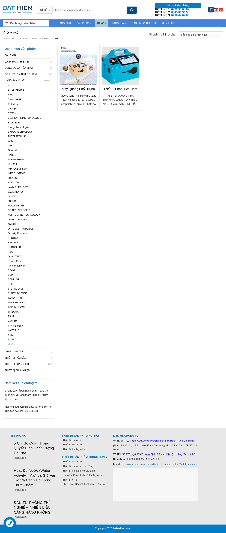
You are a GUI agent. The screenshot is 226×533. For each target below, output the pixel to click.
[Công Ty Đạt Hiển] (17, 10)
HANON (12, 155)
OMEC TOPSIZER (17, 219)
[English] (216, 9)
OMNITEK (13, 224)
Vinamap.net (70, 492)
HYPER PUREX (16, 159)
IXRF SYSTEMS (16, 173)
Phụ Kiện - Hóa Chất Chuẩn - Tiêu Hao (84, 484)
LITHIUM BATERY (15, 351)
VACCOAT (13, 321)
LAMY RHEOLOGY (18, 187)
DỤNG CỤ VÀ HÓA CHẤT (19, 67)
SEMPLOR (13, 279)
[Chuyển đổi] (50, 80)
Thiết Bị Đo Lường (73, 444)
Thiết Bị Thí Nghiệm (74, 449)
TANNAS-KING (15, 298)
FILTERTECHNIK (17, 136)
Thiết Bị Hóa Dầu (72, 461)
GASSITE (13, 141)
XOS (10, 335)
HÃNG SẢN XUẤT (40, 38)
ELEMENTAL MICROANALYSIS (24, 118)
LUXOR (12, 201)
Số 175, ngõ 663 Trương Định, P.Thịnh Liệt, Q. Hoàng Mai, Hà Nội (158, 454)
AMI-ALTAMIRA (16, 90)
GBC (10, 145)
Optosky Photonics (18, 233)
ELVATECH (14, 123)
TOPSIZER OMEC (17, 307)
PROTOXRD (14, 247)
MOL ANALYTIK (16, 206)
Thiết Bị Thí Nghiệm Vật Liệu (79, 470)
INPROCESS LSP (17, 169)
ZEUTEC (12, 344)
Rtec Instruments (17, 266)
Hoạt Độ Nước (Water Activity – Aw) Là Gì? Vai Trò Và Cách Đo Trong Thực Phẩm (34, 477)
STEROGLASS (16, 289)
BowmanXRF (14, 99)
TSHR (11, 316)
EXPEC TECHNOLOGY (20, 132)
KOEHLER (13, 182)
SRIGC (11, 284)
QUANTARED (15, 256)
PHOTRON (13, 238)
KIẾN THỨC (168, 23)
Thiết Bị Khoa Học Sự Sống (78, 466)
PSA (10, 252)
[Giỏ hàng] (211, 10)
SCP (10, 275)
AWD (10, 95)
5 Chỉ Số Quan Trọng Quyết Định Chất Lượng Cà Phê (34, 448)
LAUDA (12, 196)
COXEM (12, 113)
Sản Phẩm (23, 38)
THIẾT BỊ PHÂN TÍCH (17, 364)
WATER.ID (13, 330)
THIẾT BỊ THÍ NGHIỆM (17, 370)
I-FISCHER (13, 164)
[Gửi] (132, 10)
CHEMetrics (14, 104)
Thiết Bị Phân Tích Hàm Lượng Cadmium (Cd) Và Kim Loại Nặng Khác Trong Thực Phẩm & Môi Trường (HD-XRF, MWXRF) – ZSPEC (120, 89)
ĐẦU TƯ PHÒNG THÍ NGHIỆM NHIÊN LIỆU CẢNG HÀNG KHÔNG (32, 507)
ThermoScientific (16, 302)
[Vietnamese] (221, 9)
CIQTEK (12, 109)
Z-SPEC (12, 339)
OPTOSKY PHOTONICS (21, 229)
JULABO (12, 178)
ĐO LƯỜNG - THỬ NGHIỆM (21, 74)
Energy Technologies (18, 127)
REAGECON (14, 261)
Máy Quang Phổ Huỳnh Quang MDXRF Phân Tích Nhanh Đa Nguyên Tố (78, 89)
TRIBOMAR (14, 312)
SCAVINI (12, 270)
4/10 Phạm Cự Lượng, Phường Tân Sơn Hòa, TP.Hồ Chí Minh (159, 440)
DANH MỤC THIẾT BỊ (144, 23)
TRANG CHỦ (63, 23)
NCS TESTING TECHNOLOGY (24, 215)
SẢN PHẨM (82, 23)
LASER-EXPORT (17, 192)
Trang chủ (9, 38)
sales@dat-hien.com (133, 464)
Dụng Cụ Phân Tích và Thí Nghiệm (82, 475)
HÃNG (100, 23)
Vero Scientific (15, 326)
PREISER (13, 242)
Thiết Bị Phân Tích (73, 440)
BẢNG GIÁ (118, 23)
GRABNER (13, 150)
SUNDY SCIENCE (17, 293)
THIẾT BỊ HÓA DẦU (15, 357)
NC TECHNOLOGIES (19, 210)
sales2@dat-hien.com (185, 464)
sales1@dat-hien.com (159, 464)
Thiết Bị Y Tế (70, 479)
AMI (10, 85)
